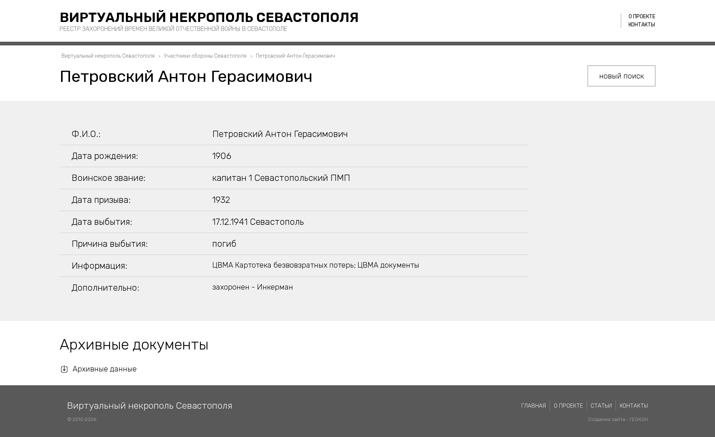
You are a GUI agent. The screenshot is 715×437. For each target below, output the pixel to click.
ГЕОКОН (639, 419)
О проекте (642, 16)
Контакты (642, 25)
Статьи (601, 405)
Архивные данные (105, 368)
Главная (533, 405)
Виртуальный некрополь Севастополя (209, 17)
